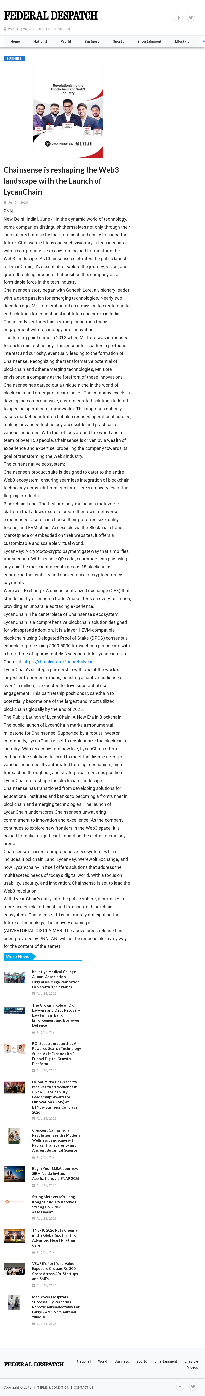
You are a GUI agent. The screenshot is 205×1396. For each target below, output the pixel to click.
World (103, 1361)
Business (122, 1361)
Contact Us (84, 1387)
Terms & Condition (53, 1387)
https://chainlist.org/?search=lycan (59, 661)
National (83, 1361)
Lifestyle (191, 1361)
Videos (192, 1367)
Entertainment (165, 1361)
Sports (141, 1361)
